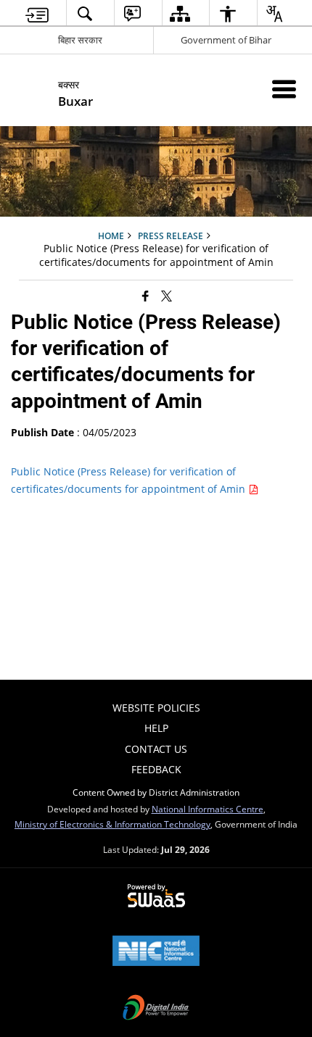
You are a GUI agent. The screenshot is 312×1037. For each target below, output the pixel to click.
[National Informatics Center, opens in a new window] (156, 952)
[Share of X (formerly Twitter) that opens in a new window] (166, 295)
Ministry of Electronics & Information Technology (112, 824)
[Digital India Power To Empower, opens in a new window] (156, 1008)
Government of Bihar (226, 39)
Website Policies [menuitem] (156, 708)
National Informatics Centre (207, 809)
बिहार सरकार (80, 39)
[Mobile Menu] (284, 88)
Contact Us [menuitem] (156, 749)
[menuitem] (37, 13)
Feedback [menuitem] (156, 769)
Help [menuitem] (156, 728)
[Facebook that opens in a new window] (145, 295)
